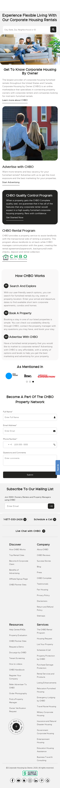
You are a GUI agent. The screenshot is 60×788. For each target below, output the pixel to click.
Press (39, 572)
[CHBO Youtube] (18, 780)
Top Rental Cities (16, 555)
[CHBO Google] (47, 780)
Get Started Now (14, 217)
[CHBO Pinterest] (41, 780)
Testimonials (42, 584)
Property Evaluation (18, 635)
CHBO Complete (44, 578)
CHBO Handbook (17, 670)
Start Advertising (11, 182)
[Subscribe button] (51, 506)
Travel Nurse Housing (46, 706)
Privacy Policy (43, 595)
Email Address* (10, 425)
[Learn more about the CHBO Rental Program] (14, 258)
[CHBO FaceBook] (12, 780)
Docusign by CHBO (17, 652)
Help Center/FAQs (17, 629)
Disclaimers (42, 601)
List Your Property (45, 644)
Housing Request (44, 638)
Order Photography (18, 693)
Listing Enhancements (46, 683)
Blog (39, 566)
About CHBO (42, 549)
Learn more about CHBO (15, 100)
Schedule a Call (43, 519)
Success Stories (44, 561)
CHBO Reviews (43, 555)
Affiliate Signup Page (18, 579)
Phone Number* (10, 439)
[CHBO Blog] (24, 780)
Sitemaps (41, 616)
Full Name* (8, 412)
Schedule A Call (44, 650)
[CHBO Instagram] (30, 780)
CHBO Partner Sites (17, 584)
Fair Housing (42, 589)
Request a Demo (16, 647)
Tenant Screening (17, 658)
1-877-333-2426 (13, 519)
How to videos (15, 664)
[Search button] (53, 29)
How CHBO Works (17, 549)
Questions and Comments (14, 452)
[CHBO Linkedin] (36, 780)
